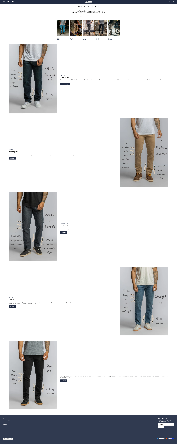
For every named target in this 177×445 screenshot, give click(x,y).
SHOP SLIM (64, 380)
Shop (4, 1)
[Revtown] (88, 2)
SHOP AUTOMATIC (65, 84)
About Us (8, 1)
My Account (5, 424)
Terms (4, 425)
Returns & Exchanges (6, 420)
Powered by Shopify (9, 440)
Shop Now (59, 39)
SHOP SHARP (12, 306)
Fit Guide (13, 1)
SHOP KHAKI (12, 158)
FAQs (4, 423)
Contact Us (4, 421)
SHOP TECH (64, 232)
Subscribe (161, 427)
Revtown (6, 440)
